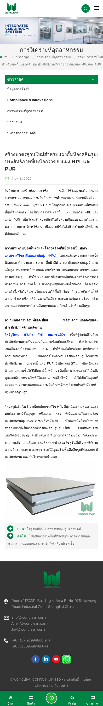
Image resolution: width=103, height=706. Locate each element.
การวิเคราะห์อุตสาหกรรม (54, 57)
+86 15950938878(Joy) (29, 646)
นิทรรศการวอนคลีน (21, 133)
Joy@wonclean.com (28, 629)
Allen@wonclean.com (29, 623)
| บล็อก (86, 679)
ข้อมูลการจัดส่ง (18, 89)
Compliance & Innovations (30, 100)
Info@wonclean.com (28, 617)
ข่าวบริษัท (14, 122)
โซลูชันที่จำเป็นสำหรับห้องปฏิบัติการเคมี (54, 529)
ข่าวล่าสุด (22, 57)
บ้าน (5, 57)
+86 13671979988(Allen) (30, 640)
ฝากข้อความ (51, 698)
